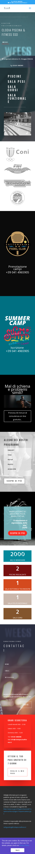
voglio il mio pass (17, 772)
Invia (26, 704)
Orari (6, 42)
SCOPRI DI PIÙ (14, 481)
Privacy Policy (24, 845)
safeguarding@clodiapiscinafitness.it (15, 827)
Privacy (9, 700)
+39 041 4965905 (17, 65)
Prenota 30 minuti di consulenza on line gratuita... (17, 416)
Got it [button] (17, 850)
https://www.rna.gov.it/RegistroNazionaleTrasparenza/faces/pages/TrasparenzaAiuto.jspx (17, 811)
